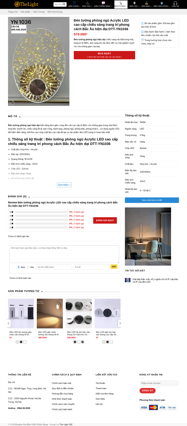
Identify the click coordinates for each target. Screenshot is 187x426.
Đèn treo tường (55, 11)
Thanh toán (101, 388)
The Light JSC (66, 424)
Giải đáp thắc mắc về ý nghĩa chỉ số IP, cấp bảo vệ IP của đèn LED (155, 280)
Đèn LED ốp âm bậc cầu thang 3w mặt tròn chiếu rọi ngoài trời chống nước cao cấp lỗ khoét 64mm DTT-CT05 (78, 333)
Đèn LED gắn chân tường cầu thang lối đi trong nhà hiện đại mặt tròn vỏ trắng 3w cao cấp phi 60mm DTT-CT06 (49, 333)
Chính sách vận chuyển (63, 404)
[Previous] (8, 323)
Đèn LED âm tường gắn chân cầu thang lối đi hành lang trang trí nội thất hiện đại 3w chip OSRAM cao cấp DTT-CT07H (20, 333)
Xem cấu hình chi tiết (152, 200)
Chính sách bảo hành (62, 409)
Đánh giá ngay (105, 220)
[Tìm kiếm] (64, 4)
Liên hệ (99, 404)
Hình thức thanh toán (62, 399)
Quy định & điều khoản (62, 388)
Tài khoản (100, 383)
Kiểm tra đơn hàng (104, 393)
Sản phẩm (25, 11)
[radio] (17, 342)
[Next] (120, 323)
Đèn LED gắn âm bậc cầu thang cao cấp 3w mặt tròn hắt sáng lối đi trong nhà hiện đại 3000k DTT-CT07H (106, 333)
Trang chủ (13, 11)
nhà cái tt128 (6, 371)
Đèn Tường (39, 11)
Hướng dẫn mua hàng (62, 393)
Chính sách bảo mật (61, 383)
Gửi (114, 266)
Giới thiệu (100, 399)
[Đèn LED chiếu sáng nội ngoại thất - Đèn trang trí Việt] (26, 4)
